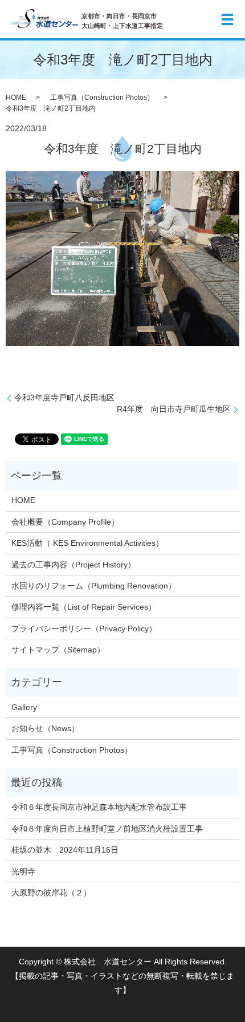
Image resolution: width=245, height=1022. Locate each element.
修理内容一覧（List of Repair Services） (83, 606)
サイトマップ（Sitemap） (58, 649)
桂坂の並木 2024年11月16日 (65, 849)
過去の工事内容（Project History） (73, 564)
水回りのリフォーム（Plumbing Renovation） (93, 585)
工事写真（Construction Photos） (102, 98)
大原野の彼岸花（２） (51, 892)
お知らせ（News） (45, 728)
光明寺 (27, 871)
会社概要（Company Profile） (65, 521)
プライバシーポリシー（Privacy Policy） (84, 628)
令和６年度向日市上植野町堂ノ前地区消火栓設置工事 (107, 828)
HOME (16, 98)
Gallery (24, 707)
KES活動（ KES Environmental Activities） (87, 543)
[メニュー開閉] (227, 19)
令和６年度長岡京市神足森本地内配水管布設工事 (99, 807)
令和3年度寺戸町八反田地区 (68, 397)
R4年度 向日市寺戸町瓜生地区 (174, 408)
